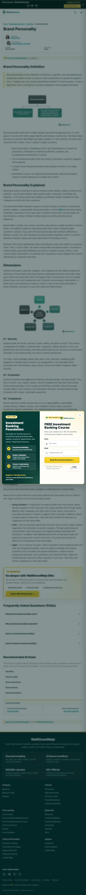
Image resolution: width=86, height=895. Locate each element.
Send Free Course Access (62, 460)
